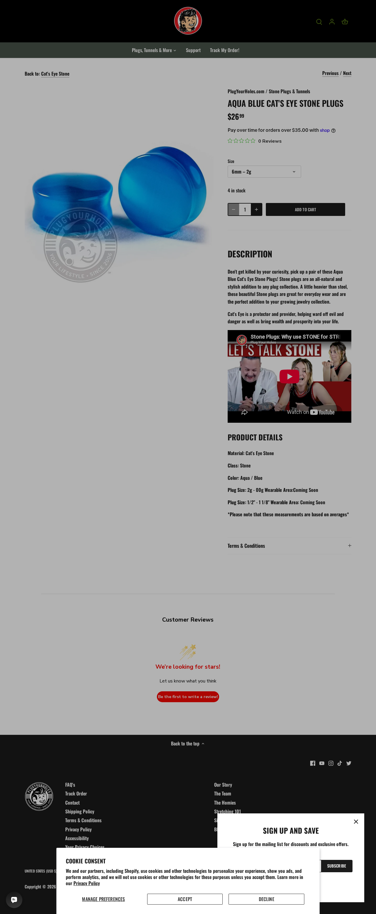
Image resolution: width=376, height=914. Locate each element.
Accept (185, 899)
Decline (266, 899)
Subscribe (336, 866)
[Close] (356, 821)
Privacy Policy (86, 883)
